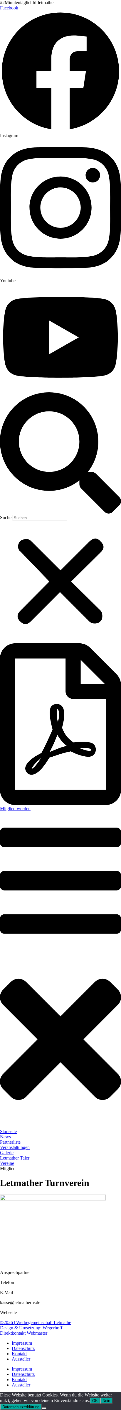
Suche (5, 517)
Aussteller (21, 1358)
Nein (106, 1401)
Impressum (22, 1343)
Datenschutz (23, 1348)
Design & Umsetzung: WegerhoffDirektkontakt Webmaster (31, 1330)
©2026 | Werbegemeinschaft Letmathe (35, 1322)
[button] (60, 453)
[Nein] (44, 1408)
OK (95, 1401)
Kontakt (19, 1353)
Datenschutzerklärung (20, 1407)
